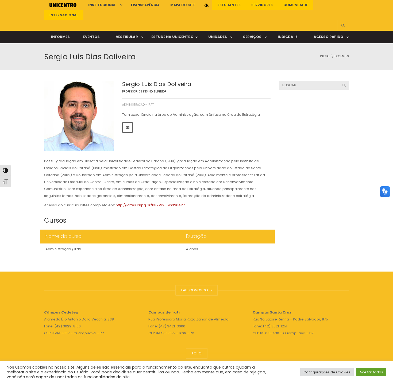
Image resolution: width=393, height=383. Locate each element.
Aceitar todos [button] (371, 372)
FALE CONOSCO (195, 290)
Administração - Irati (138, 105)
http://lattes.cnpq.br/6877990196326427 (150, 205)
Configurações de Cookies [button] (326, 372)
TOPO (197, 353)
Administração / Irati (63, 249)
